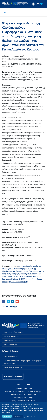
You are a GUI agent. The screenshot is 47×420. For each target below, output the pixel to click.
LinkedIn (12, 301)
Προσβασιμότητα (10, 340)
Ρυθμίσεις (29, 416)
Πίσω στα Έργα (10, 307)
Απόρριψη (18, 416)
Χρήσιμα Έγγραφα (10, 344)
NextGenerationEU (10, 357)
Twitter (8, 301)
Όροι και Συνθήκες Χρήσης (13, 332)
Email (17, 301)
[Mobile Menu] (4, 12)
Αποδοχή (7, 416)
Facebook (3, 301)
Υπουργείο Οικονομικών (13, 367)
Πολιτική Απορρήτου (11, 336)
